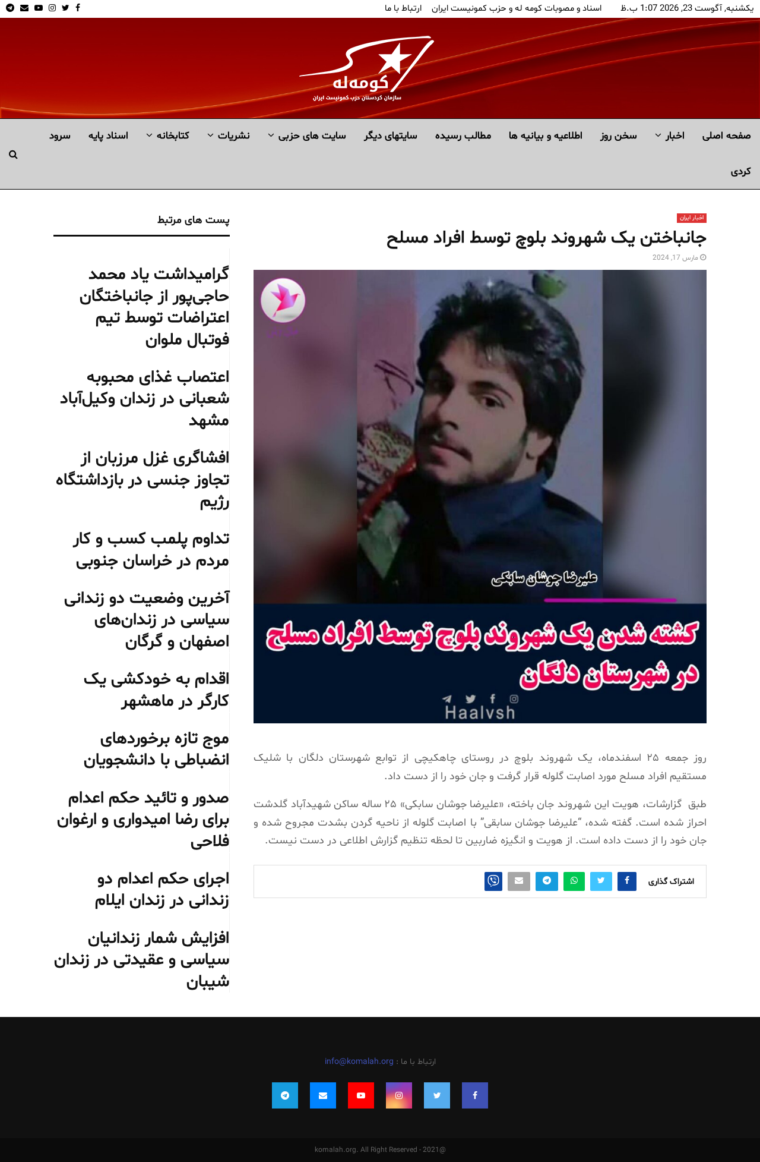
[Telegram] (285, 1095)
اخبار (675, 136)
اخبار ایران (692, 218)
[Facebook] (475, 1095)
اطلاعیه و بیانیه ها (545, 136)
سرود (60, 136)
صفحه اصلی (726, 136)
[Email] (323, 1095)
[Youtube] (361, 1095)
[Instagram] (399, 1095)
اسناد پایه (108, 136)
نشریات (234, 136)
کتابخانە (173, 136)
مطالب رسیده (463, 136)
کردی (741, 171)
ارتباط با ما (403, 8)
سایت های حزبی (312, 136)
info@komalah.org (359, 1061)
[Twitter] (437, 1095)
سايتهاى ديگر (390, 136)
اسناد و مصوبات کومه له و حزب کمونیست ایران (516, 8)
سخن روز (618, 136)
